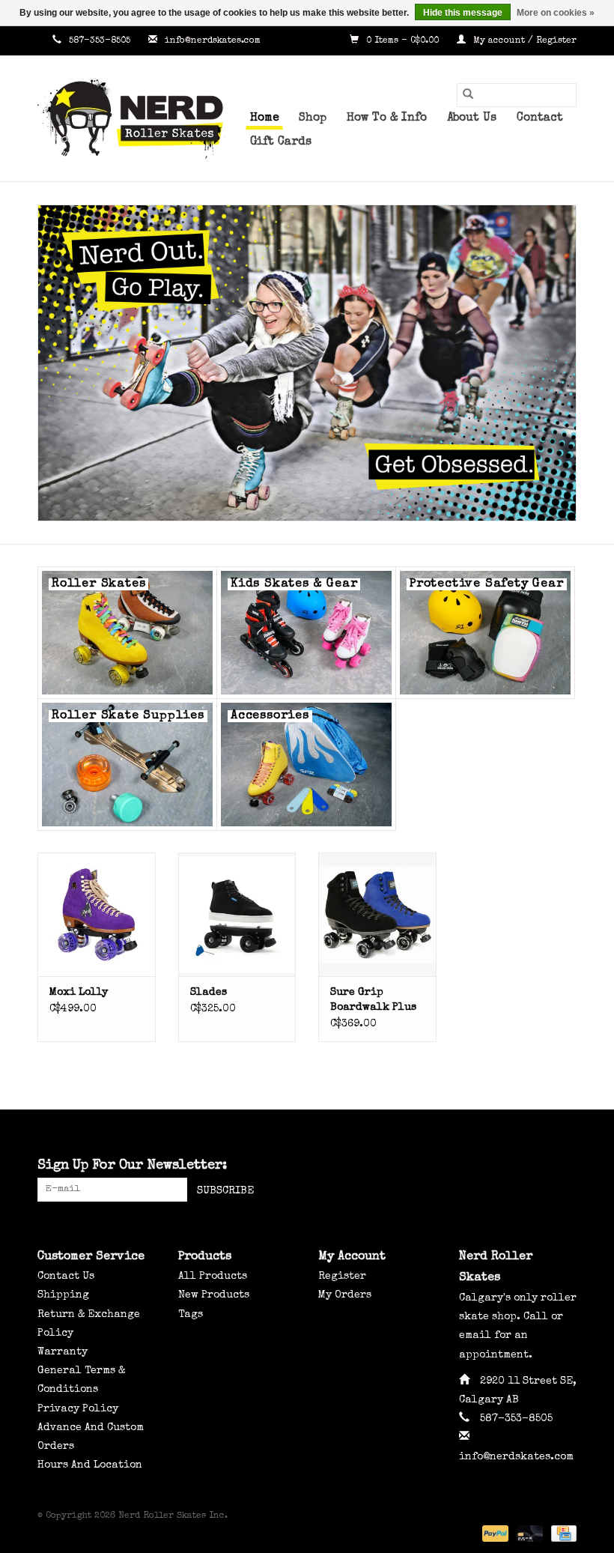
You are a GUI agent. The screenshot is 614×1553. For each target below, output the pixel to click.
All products (212, 1276)
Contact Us (65, 1276)
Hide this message (462, 12)
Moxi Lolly (78, 992)
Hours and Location (89, 1465)
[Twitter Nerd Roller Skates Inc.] (538, 1166)
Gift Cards (280, 142)
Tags (190, 1315)
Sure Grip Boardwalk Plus (373, 1000)
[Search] (468, 95)
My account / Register (523, 41)
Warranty (62, 1352)
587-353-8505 (99, 41)
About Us (471, 118)
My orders (344, 1295)
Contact (540, 118)
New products (213, 1295)
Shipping (63, 1295)
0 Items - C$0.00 (402, 41)
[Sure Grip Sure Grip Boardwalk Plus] (377, 914)
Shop (312, 118)
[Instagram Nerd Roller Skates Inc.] (565, 1166)
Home (264, 118)
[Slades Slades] (237, 914)
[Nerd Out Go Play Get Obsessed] (307, 363)
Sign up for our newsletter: (132, 1165)
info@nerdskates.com (213, 41)
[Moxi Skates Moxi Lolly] (96, 914)
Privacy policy (77, 1409)
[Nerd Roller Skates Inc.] (137, 118)
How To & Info (387, 118)
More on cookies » (556, 12)
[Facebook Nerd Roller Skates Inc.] (511, 1166)
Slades (208, 992)
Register (342, 1276)
